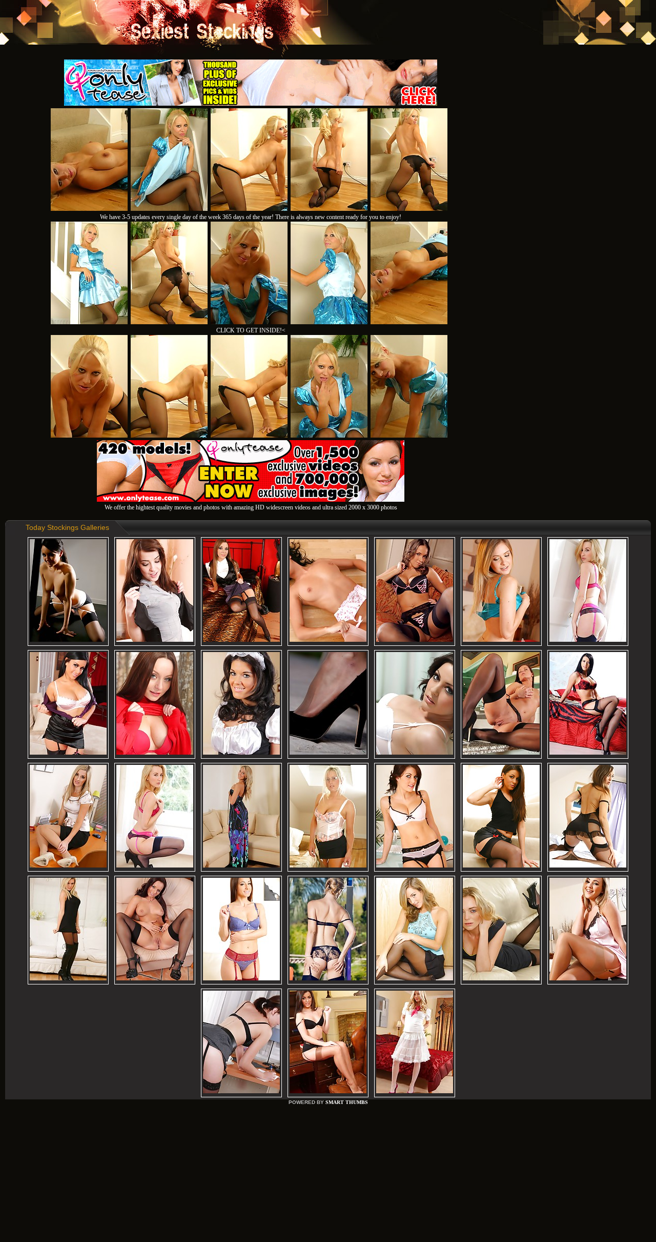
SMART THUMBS (346, 1102)
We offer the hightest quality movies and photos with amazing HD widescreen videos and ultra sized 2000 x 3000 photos (251, 507)
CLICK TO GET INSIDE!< (250, 330)
